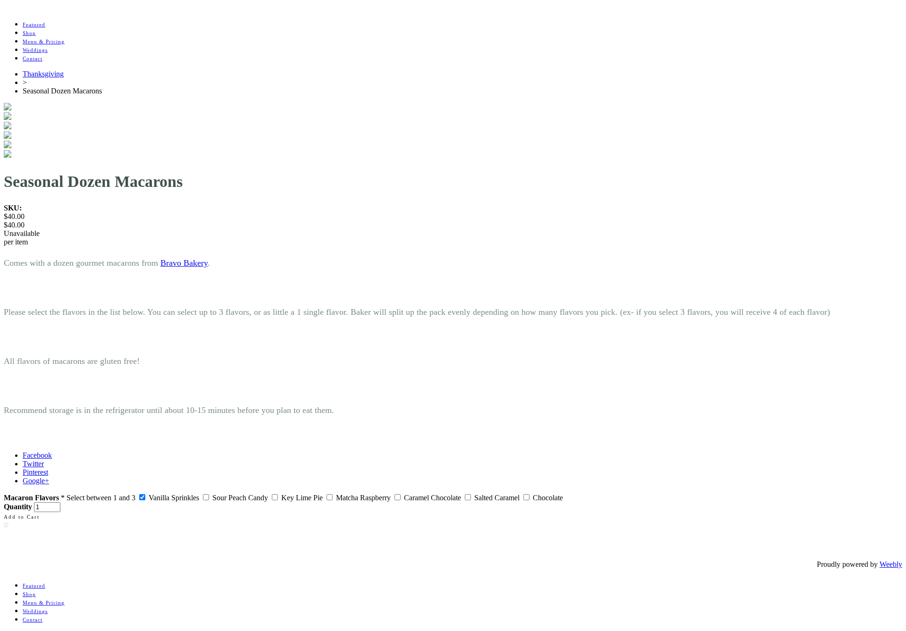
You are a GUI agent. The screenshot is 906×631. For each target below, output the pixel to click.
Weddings (35, 50)
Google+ (36, 481)
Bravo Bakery (184, 263)
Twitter (33, 464)
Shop (29, 33)
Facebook (37, 455)
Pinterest (35, 472)
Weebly (891, 564)
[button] (22, 516)
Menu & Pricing (44, 41)
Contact (32, 58)
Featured (34, 24)
